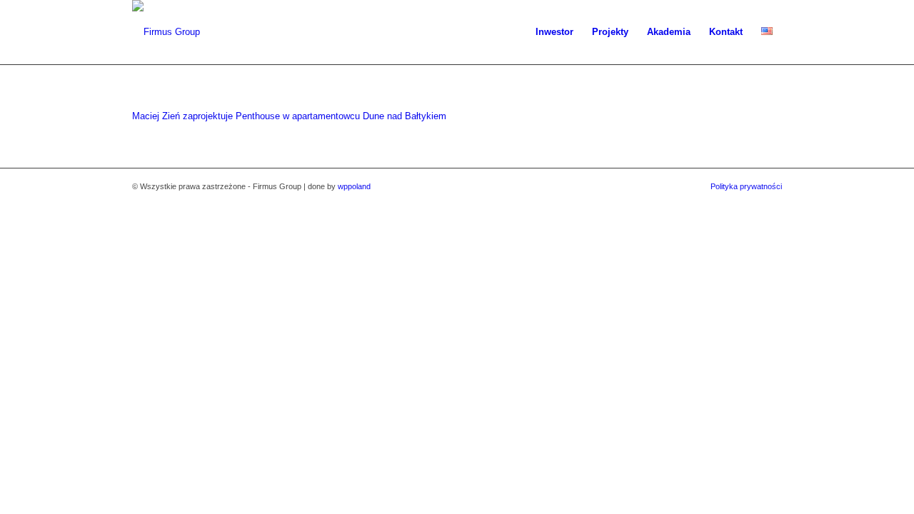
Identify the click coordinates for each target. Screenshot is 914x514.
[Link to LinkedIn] (771, 201)
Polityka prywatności (746, 186)
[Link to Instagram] (749, 201)
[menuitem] (554, 32)
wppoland (354, 186)
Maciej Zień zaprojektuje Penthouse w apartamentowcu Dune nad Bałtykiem (289, 116)
